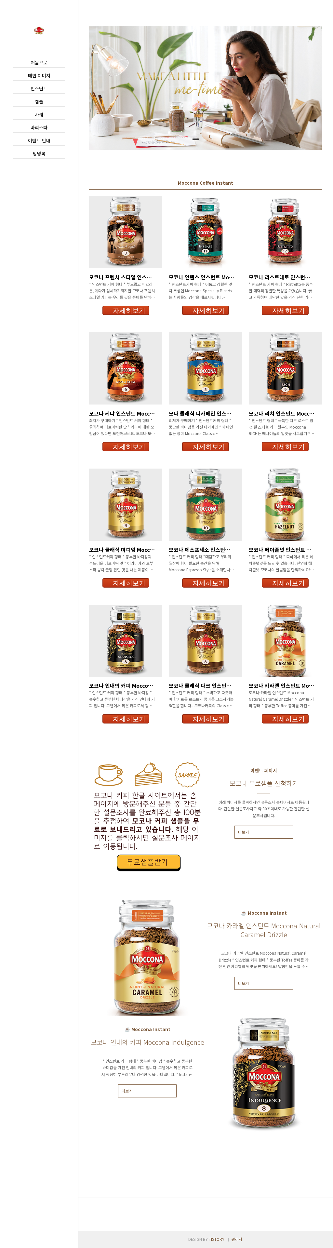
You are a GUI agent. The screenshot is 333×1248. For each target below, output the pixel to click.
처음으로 (39, 62)
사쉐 (39, 114)
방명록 (39, 153)
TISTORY (216, 1239)
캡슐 (39, 101)
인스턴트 (39, 88)
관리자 (237, 1239)
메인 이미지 (39, 75)
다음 (307, 87)
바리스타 (39, 127)
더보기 (243, 832)
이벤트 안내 (39, 140)
